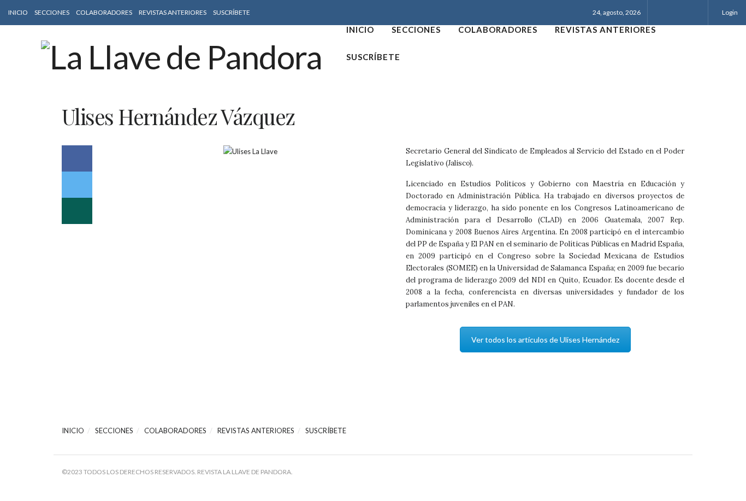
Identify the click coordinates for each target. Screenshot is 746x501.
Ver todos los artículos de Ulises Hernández (545, 339)
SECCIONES (51, 12)
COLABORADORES (104, 12)
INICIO (18, 12)
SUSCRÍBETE (231, 12)
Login (729, 12)
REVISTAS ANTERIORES (172, 12)
